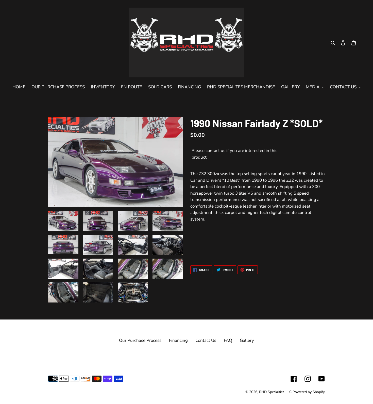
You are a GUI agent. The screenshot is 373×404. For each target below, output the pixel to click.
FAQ (228, 340)
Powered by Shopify (309, 392)
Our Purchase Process (140, 340)
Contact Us (205, 340)
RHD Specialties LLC (275, 392)
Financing (178, 340)
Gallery (247, 340)
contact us (215, 151)
